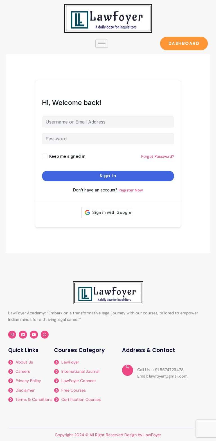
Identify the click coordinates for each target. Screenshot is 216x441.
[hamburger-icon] (101, 44)
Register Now (130, 190)
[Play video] (127, 370)
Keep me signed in (67, 156)
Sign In (108, 176)
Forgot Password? (157, 156)
